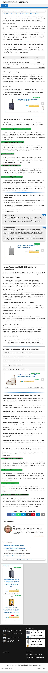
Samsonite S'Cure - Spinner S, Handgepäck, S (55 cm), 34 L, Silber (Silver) (37, 641)
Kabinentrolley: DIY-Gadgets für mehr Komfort (14, 631)
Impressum (45, 668)
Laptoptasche (26, 665)
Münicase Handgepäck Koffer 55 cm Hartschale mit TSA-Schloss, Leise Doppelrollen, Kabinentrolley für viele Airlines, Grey (11, 583)
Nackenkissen (35, 665)
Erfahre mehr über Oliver (39, 536)
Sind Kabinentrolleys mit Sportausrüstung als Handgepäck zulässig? (18, 353)
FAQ (17, 11)
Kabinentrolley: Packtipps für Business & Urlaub (14, 634)
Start (8, 11)
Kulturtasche (39, 665)
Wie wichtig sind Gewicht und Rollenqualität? (14, 365)
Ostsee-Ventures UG (9, 668)
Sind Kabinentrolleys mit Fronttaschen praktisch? (14, 545)
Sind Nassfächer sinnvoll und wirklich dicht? (14, 361)
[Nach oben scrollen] (46, 670)
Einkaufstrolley (14, 665)
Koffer (10, 665)
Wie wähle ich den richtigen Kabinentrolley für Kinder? (15, 548)
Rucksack (22, 665)
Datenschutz (40, 668)
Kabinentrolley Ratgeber (15, 2)
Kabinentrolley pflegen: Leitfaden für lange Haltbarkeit (13, 641)
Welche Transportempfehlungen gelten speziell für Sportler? (17, 369)
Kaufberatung (13, 11)
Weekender (18, 665)
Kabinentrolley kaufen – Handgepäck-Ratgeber (14, 637)
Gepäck (8, 665)
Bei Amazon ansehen (34, 105)
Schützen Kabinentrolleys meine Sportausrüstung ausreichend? (17, 357)
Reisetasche (30, 665)
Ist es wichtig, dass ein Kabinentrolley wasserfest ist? (14, 552)
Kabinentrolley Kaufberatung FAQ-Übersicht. (24, 559)
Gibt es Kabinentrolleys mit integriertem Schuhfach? (14, 555)
